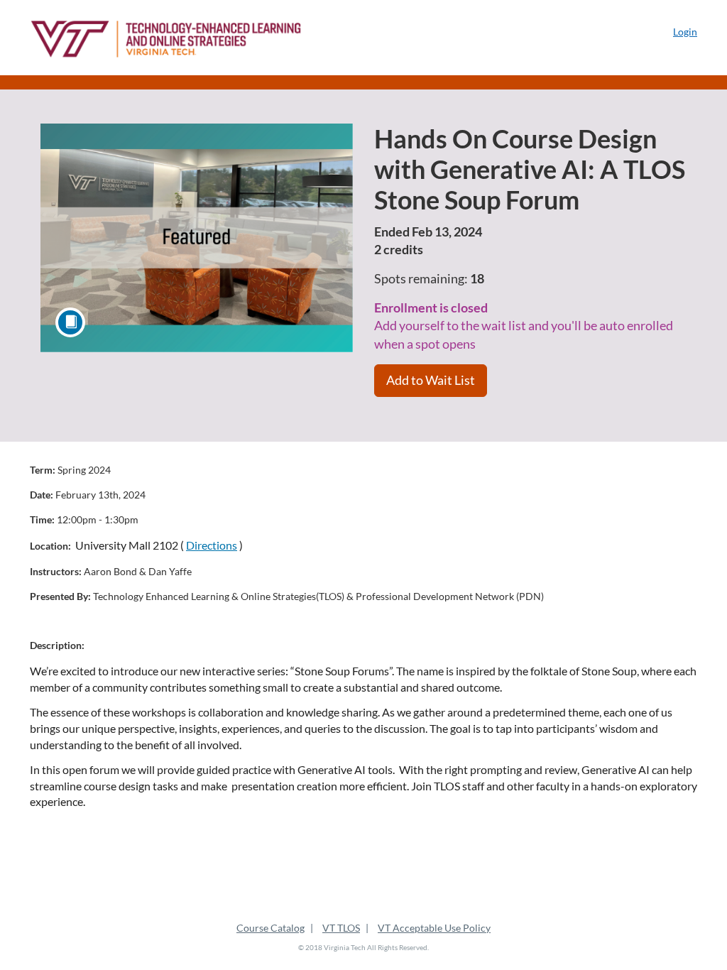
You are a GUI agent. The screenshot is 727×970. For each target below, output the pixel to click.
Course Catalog (270, 928)
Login (685, 32)
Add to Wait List (430, 380)
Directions (211, 545)
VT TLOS (341, 928)
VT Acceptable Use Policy (434, 928)
